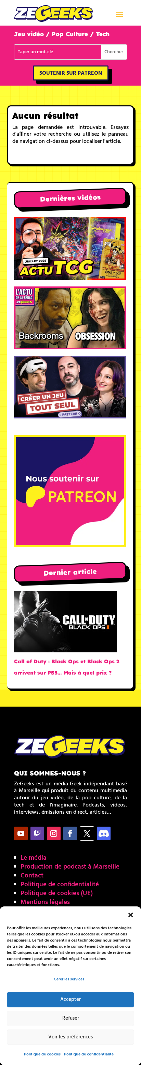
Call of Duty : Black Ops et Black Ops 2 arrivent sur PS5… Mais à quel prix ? (66, 667)
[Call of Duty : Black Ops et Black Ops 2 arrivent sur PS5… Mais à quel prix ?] (65, 623)
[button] (130, 915)
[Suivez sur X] (87, 833)
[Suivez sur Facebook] (70, 833)
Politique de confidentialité (89, 1054)
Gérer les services (69, 979)
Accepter (70, 999)
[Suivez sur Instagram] (54, 833)
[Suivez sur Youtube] (21, 833)
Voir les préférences (70, 1037)
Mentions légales (45, 902)
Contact (32, 876)
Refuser (70, 1018)
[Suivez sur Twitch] (37, 833)
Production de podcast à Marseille (70, 867)
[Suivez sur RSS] (104, 833)
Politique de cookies (42, 1054)
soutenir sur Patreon (70, 73)
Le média (34, 858)
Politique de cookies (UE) (57, 893)
